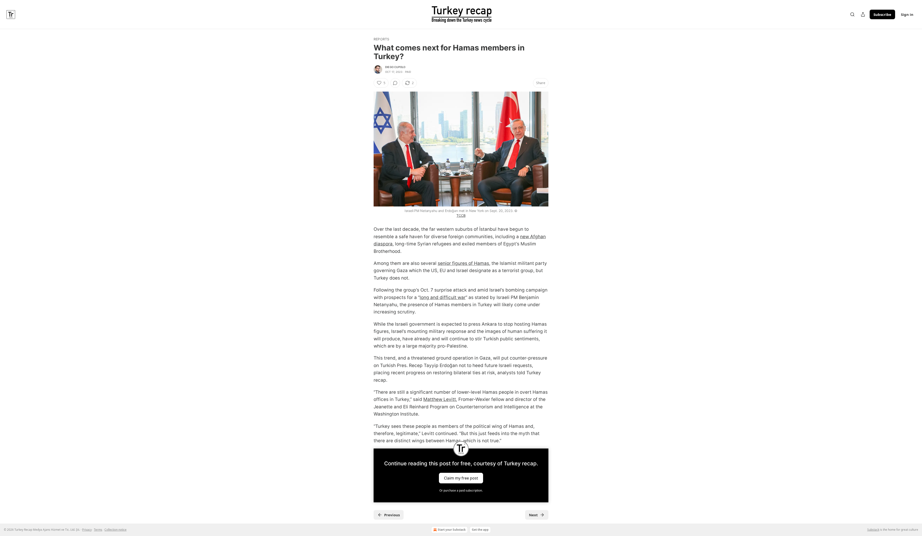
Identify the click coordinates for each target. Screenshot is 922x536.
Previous (392, 514)
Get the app (480, 530)
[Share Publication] (863, 14)
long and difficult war (443, 297)
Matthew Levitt (439, 399)
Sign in (907, 14)
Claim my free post (461, 477)
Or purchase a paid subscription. (461, 490)
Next (533, 514)
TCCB (460, 215)
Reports (381, 39)
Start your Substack (452, 530)
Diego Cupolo (395, 67)
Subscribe (882, 14)
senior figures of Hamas (463, 263)
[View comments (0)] (395, 83)
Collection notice (115, 530)
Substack (873, 530)
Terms (98, 530)
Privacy (87, 530)
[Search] (852, 14)
